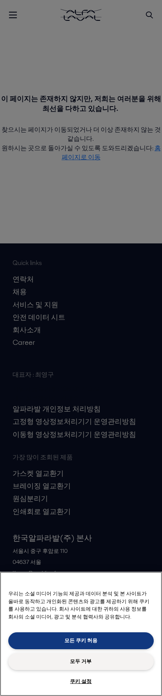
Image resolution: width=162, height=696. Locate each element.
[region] (81, 634)
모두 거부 (81, 661)
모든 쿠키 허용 (81, 640)
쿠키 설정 (81, 681)
